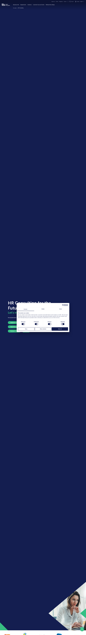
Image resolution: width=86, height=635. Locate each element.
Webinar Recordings (50, 4)
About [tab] (60, 308)
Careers (65, 1)
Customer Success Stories (38, 4)
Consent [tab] (25, 309)
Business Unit (16, 4)
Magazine (61, 1)
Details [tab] (43, 308)
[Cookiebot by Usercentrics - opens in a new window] (63, 305)
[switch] (36, 324)
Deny (26, 328)
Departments (23, 4)
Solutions (29, 4)
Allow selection (43, 328)
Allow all (60, 328)
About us (53, 1)
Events (57, 1)
